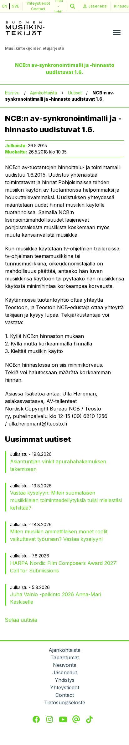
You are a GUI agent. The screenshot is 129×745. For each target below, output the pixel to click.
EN (4, 6)
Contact (38, 9)
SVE (15, 6)
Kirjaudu (121, 6)
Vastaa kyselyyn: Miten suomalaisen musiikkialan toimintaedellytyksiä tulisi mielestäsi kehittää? (66, 500)
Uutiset (75, 92)
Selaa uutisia (21, 620)
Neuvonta (64, 665)
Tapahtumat (64, 657)
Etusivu (12, 92)
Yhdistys (65, 680)
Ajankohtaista (43, 92)
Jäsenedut (64, 672)
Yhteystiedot (38, 3)
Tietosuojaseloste (64, 702)
